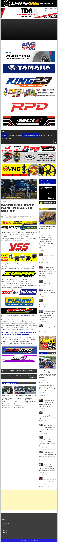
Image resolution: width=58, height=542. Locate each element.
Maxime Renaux (12, 216)
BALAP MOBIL (42, 135)
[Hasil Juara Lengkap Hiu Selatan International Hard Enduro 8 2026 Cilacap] (41, 300)
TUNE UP (50, 135)
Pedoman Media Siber (9, 528)
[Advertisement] (29, 29)
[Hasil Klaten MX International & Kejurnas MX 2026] (47, 218)
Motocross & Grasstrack (11, 197)
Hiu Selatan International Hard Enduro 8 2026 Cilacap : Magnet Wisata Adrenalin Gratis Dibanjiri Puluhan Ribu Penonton (47, 315)
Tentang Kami (7, 532)
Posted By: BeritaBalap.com (7, 215)
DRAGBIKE (19, 135)
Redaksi (6, 530)
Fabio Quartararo (5, 216)
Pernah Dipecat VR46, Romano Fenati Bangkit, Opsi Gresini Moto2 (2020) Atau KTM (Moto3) (7, 398)
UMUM (10, 138)
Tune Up (52, 367)
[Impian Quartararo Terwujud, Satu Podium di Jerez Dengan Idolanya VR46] (19, 390)
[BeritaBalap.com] (3, 131)
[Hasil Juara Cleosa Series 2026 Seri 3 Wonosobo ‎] (41, 281)
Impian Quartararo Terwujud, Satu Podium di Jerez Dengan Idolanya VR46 (18, 398)
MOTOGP (4, 135)
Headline (3, 197)
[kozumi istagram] (19, 292)
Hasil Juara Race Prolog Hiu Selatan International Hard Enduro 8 (47, 327)
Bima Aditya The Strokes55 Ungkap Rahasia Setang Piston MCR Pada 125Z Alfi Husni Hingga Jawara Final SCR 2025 (47, 468)
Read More (42, 250)
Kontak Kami (7, 525)
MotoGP (18, 197)
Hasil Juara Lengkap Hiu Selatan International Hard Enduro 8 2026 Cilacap (47, 303)
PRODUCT (4, 138)
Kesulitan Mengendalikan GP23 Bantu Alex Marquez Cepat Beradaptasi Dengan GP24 (20, 376)
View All (53, 208)
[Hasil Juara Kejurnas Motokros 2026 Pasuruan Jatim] (41, 290)
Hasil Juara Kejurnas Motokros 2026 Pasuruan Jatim (47, 292)
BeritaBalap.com (6, 405)
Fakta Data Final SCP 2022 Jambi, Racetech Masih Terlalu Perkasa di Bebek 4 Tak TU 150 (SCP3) (30, 399)
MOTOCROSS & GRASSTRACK (30, 135)
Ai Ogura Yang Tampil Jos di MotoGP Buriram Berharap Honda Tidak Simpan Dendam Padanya (17, 371)
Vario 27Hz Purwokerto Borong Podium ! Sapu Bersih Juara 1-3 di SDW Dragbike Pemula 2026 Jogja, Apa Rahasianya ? (47, 441)
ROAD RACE (11, 135)
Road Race (47, 367)
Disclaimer (6, 523)
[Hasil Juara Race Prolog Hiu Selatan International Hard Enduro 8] (41, 325)
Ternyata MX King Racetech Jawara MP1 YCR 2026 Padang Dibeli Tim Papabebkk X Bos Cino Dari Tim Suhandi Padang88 (47, 374)
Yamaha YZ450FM (12, 217)
